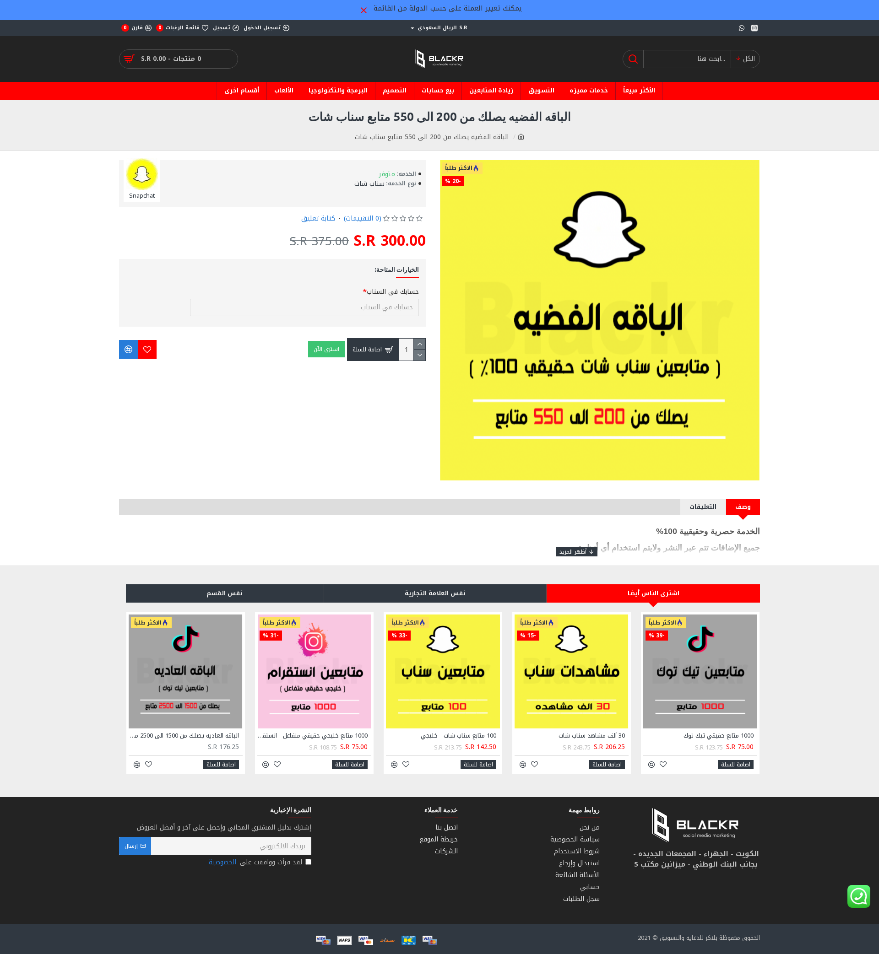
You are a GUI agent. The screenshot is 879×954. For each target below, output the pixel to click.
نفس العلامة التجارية (435, 593)
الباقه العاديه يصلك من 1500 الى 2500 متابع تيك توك (184, 736)
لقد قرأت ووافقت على (255, 862)
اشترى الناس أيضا (653, 593)
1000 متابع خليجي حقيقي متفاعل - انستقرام (312, 736)
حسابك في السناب (393, 292)
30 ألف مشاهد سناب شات (592, 736)
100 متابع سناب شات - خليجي (458, 736)
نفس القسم (224, 593)
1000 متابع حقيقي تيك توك (719, 736)
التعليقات (702, 506)
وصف (743, 506)
